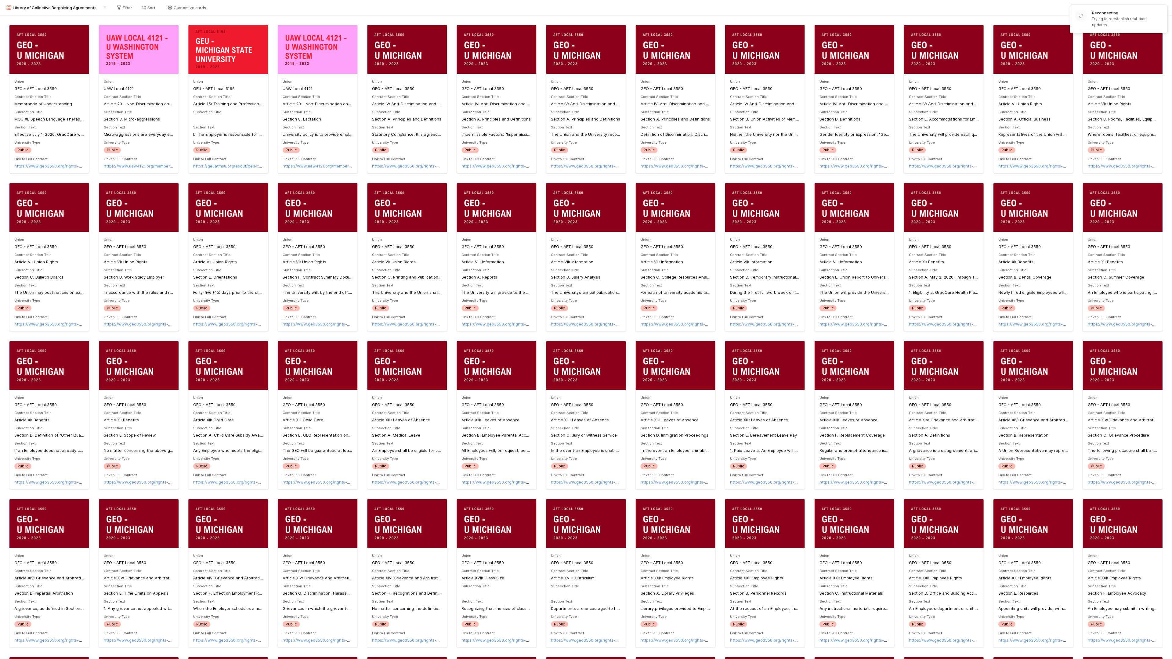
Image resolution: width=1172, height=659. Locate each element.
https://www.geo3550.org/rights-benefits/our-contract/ (67, 166)
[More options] (104, 8)
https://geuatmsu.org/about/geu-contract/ (233, 166)
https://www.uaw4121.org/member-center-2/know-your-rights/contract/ (173, 166)
